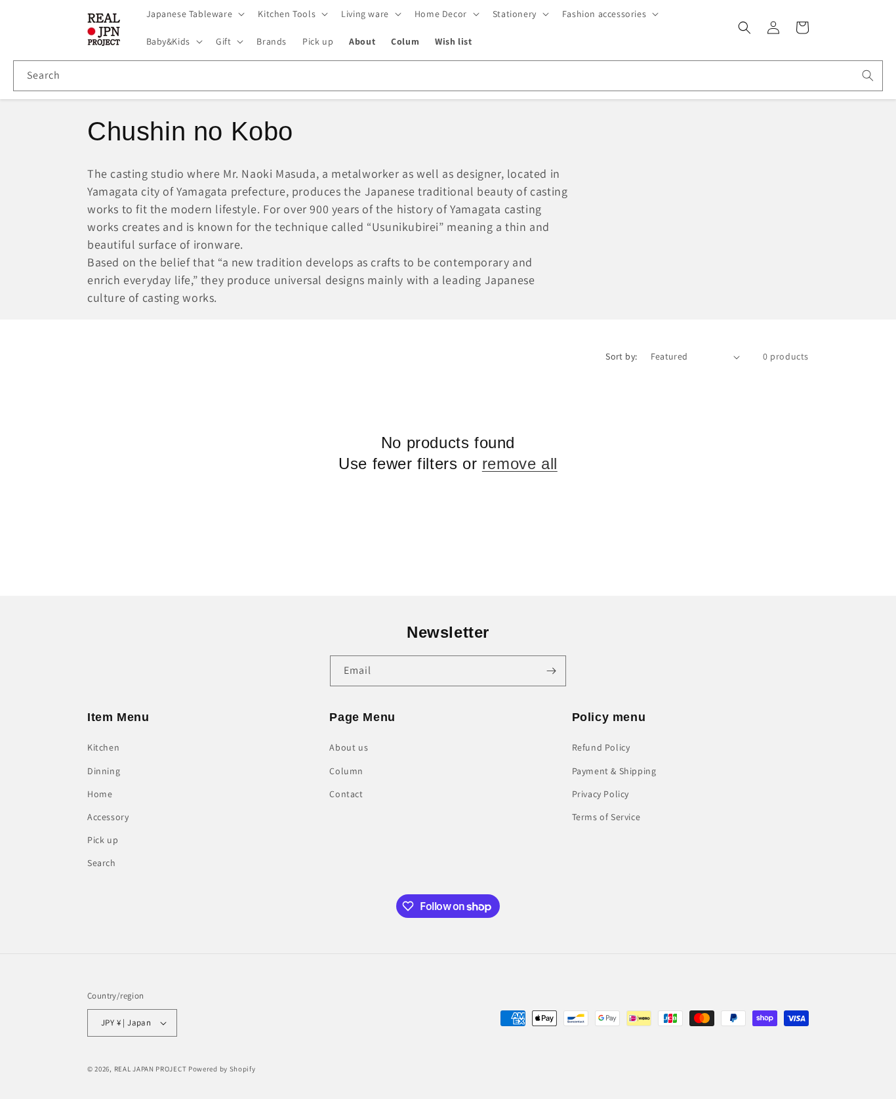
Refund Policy (601, 747)
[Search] (867, 75)
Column (346, 771)
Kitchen (103, 747)
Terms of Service (606, 817)
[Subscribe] (551, 670)
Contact (346, 794)
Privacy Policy (600, 794)
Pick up (102, 840)
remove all (520, 463)
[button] (194, 14)
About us (348, 747)
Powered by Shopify (222, 1068)
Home (99, 794)
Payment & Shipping (614, 771)
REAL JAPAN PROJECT (150, 1068)
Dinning (103, 771)
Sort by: (621, 356)
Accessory (108, 817)
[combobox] (448, 76)
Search (101, 863)
